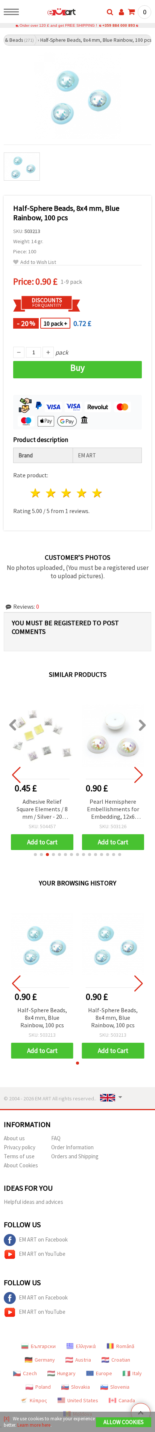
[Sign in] (121, 12)
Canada (127, 1400)
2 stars (51, 493)
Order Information (72, 1147)
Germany (45, 1359)
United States (82, 1400)
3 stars (66, 493)
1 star (36, 493)
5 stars (97, 493)
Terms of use (19, 1156)
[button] (35, 854)
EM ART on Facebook (43, 1239)
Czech (30, 1373)
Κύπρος (38, 1400)
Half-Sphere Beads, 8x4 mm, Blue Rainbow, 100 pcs (42, 1017)
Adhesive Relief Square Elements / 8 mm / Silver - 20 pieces (42, 809)
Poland (43, 1386)
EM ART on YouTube (42, 1253)
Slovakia (80, 1386)
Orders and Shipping (75, 1156)
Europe (104, 1373)
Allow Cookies (123, 1422)
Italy (137, 1373)
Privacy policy (19, 1147)
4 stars (82, 493)
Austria (83, 1359)
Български (43, 1346)
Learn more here (33, 1425)
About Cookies (21, 1165)
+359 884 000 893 (118, 25)
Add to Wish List (38, 262)
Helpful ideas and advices (33, 1201)
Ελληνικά (86, 1346)
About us (14, 1138)
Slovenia (119, 1386)
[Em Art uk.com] (49, 13)
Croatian (120, 1359)
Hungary (66, 1373)
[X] (6, 1418)
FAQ (56, 1138)
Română (125, 1346)
